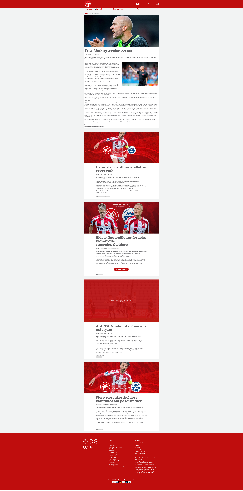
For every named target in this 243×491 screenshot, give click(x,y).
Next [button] (84, 9)
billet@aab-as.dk (152, 467)
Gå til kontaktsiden (139, 443)
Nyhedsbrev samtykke (114, 449)
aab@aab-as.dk (141, 453)
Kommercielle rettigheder (115, 461)
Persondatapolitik (113, 457)
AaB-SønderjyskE (95, 126)
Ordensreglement (113, 459)
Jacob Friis (101, 126)
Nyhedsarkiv (112, 450)
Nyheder (87, 13)
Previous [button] (105, 9)
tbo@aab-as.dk (151, 469)
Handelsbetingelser (113, 464)
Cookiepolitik (112, 462)
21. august (89, 9)
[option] (95, 9)
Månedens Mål (99, 357)
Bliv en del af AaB (113, 442)
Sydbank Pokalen (88, 126)
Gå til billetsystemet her (121, 269)
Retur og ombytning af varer (115, 447)
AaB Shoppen (112, 445)
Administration (112, 455)
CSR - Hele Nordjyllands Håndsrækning (118, 454)
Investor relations (113, 452)
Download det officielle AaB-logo (116, 466)
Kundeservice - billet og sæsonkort (117, 443)
